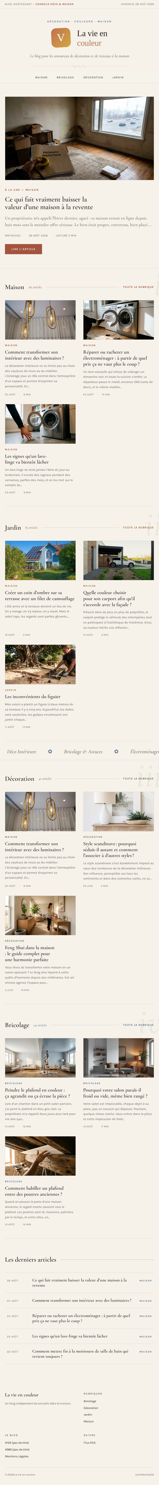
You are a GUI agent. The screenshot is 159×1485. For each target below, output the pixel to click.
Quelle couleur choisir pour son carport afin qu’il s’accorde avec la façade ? (109, 599)
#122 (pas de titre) (17, 1442)
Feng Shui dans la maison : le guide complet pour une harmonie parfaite (29, 954)
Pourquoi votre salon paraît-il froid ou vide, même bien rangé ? (115, 1093)
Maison (41, 77)
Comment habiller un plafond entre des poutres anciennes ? (34, 1191)
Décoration (93, 77)
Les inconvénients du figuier (32, 697)
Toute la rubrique (138, 286)
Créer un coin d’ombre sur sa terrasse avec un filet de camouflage (40, 596)
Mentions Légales (17, 1456)
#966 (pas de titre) (17, 1449)
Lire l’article (23, 249)
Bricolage (65, 77)
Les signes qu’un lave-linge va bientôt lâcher (27, 459)
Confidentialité (144, 1474)
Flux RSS (90, 1442)
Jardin (118, 77)
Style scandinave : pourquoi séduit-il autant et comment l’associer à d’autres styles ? (110, 850)
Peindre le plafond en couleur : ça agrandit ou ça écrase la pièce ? (37, 1093)
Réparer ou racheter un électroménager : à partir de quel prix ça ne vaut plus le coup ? (115, 358)
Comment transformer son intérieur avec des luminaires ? (34, 355)
